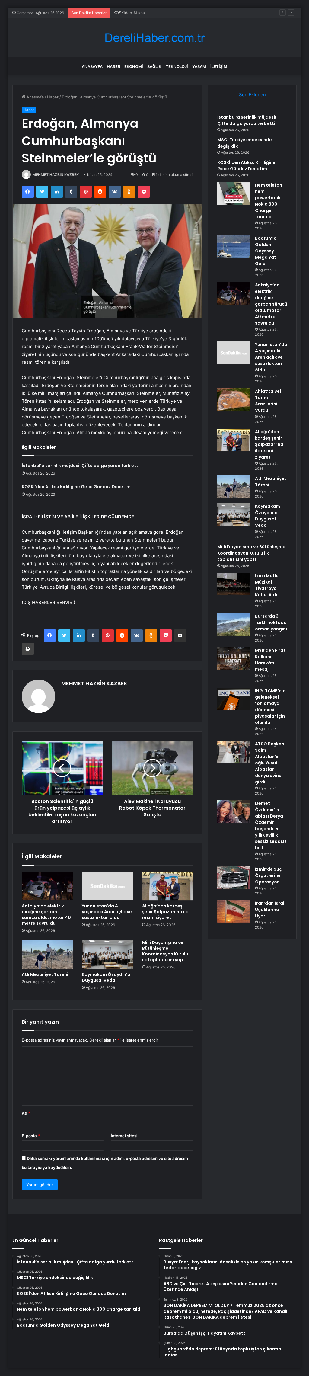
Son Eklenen (252, 95)
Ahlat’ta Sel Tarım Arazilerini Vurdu (268, 400)
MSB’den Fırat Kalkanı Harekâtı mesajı (270, 659)
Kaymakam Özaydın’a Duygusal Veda (106, 977)
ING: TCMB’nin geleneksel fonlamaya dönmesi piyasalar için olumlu (270, 706)
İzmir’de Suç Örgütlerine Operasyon (268, 875)
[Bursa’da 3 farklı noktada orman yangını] (233, 624)
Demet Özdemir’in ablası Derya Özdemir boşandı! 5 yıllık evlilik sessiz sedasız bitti (271, 825)
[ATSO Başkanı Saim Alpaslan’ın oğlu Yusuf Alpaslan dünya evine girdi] (233, 752)
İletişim (218, 66)
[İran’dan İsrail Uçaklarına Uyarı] (233, 911)
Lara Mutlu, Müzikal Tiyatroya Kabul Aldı (267, 585)
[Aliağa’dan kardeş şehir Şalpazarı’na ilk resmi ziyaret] (167, 886)
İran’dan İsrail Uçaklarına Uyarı (270, 909)
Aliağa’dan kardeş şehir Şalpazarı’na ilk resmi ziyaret (165, 911)
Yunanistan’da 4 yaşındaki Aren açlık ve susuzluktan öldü (107, 911)
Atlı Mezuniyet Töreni (45, 974)
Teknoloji (177, 66)
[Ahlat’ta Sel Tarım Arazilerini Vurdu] (233, 399)
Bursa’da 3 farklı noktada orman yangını (271, 622)
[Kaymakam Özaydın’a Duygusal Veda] (107, 954)
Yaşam (199, 66)
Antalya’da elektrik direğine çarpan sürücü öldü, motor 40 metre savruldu (46, 914)
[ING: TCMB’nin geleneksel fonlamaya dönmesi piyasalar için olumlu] (233, 699)
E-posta (31, 1135)
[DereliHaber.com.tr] (154, 37)
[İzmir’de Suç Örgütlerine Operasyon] (233, 877)
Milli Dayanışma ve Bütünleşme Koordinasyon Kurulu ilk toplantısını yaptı (165, 951)
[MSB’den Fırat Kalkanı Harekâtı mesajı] (233, 658)
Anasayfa (92, 66)
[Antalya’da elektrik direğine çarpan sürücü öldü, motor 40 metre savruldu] (47, 886)
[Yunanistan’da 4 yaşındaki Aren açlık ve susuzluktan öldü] (107, 886)
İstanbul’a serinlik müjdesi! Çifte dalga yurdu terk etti (80, 465)
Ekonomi (133, 66)
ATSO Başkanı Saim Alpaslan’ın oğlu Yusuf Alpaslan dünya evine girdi (270, 763)
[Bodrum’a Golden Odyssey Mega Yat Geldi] (233, 246)
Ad (26, 1113)
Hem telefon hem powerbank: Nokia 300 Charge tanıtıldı (268, 201)
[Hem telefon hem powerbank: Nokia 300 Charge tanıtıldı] (233, 193)
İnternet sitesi (124, 1135)
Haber (113, 66)
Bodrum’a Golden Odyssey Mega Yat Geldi (266, 251)
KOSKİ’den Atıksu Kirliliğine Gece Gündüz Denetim (160, 12)
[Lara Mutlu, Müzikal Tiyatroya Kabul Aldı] (233, 584)
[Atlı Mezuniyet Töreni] (47, 954)
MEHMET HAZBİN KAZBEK (56, 174)
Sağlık (154, 66)
